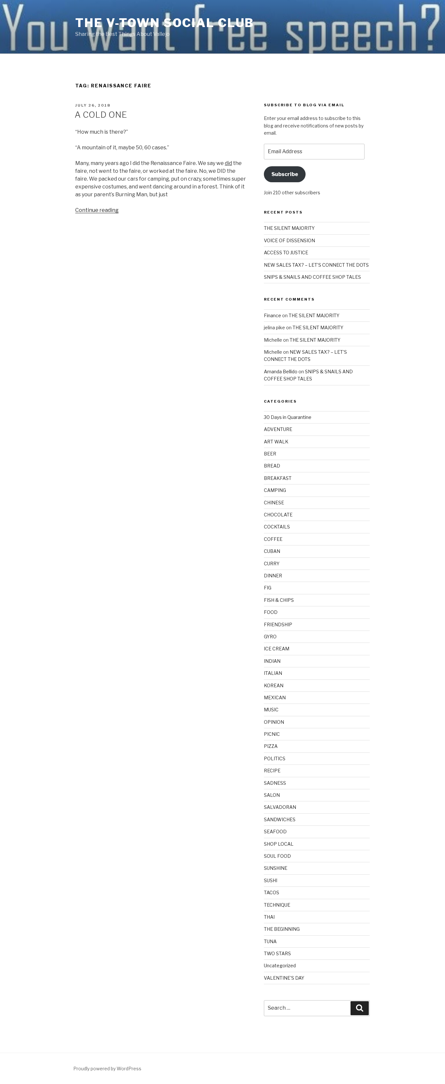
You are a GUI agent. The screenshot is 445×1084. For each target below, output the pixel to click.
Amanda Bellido (280, 371)
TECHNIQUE (277, 905)
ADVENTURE (278, 429)
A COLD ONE (101, 115)
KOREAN (273, 685)
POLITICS (274, 758)
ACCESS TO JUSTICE (286, 252)
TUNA (270, 941)
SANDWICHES (279, 819)
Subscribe (284, 174)
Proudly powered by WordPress (107, 1068)
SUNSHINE (275, 868)
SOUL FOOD (277, 856)
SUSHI (270, 880)
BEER (270, 453)
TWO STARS (277, 953)
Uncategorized (280, 965)
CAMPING (275, 490)
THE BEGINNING (282, 929)
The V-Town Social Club (164, 23)
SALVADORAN (280, 807)
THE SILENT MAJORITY (289, 228)
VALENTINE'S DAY (284, 978)
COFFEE (273, 539)
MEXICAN (275, 697)
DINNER (273, 575)
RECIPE (272, 770)
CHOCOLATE (278, 514)
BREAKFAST (278, 478)
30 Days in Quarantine (287, 417)
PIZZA (271, 746)
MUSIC (271, 709)
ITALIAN (273, 673)
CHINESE (274, 502)
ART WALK (276, 441)
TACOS (271, 892)
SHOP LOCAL (279, 844)
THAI (269, 917)
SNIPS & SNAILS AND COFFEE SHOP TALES (312, 277)
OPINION (274, 722)
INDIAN (272, 661)
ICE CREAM (276, 648)
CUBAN (272, 551)
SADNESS (275, 783)
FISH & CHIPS (279, 600)
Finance (272, 315)
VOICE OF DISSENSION (289, 240)
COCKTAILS (277, 526)
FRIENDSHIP (278, 624)
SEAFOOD (275, 831)
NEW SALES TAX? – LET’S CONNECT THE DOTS (316, 265)
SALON (272, 795)
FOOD (271, 612)
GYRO (270, 636)
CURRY (272, 563)
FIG (267, 587)
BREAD (272, 465)
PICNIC (272, 734)
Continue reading (97, 210)
